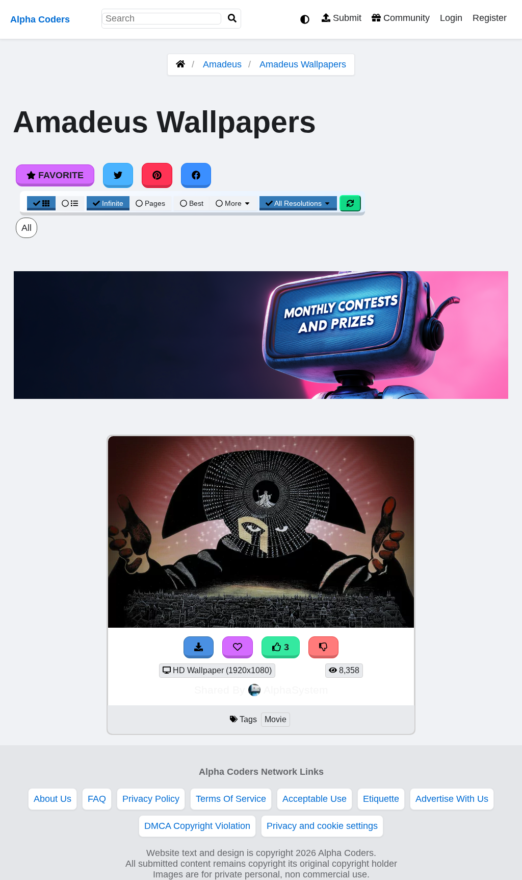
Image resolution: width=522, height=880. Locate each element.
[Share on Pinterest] (157, 175)
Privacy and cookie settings (322, 826)
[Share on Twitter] (118, 175)
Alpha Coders (40, 19)
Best (195, 203)
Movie (275, 719)
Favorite (60, 175)
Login (451, 18)
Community (405, 18)
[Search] (232, 18)
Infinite (112, 203)
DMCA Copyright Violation (197, 826)
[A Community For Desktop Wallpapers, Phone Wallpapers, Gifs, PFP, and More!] (180, 64)
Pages (155, 203)
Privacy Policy (150, 799)
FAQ (97, 799)
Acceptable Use (314, 799)
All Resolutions (298, 203)
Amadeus (222, 64)
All (26, 228)
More (233, 203)
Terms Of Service (231, 799)
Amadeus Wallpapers (302, 64)
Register (490, 18)
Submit (345, 18)
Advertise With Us (451, 799)
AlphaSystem (296, 690)
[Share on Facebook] (196, 175)
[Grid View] (41, 203)
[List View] (70, 203)
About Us (52, 799)
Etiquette (381, 799)
